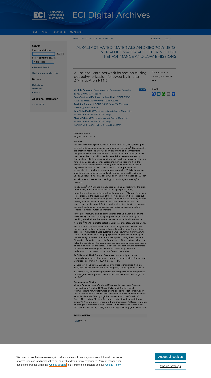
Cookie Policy (113, 364)
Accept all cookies (170, 356)
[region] (105, 361)
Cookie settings (57, 364)
